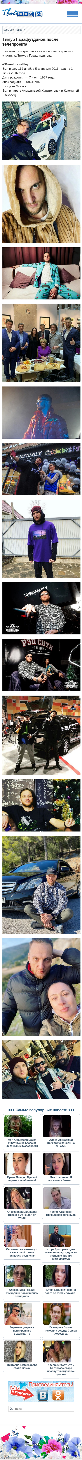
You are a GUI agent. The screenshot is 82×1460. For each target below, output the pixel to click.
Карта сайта (12, 1457)
